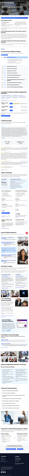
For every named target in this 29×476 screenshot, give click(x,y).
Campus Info (17, 461)
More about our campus (5, 288)
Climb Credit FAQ (21, 216)
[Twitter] (5, 472)
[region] (14, 132)
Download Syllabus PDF (4, 54)
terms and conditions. (5, 347)
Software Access (15, 97)
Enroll (14, 17)
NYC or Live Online (13, 8)
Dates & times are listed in (5, 100)
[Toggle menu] (27, 2)
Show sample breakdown (5, 212)
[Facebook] (1, 472)
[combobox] (20, 2)
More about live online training (19, 287)
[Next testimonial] (27, 125)
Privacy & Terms (10, 475)
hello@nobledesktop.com (6, 228)
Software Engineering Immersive (24, 152)
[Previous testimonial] (26, 125)
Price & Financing (3, 98)
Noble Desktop (3, 468)
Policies (8, 98)
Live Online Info (17, 464)
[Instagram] (3, 472)
